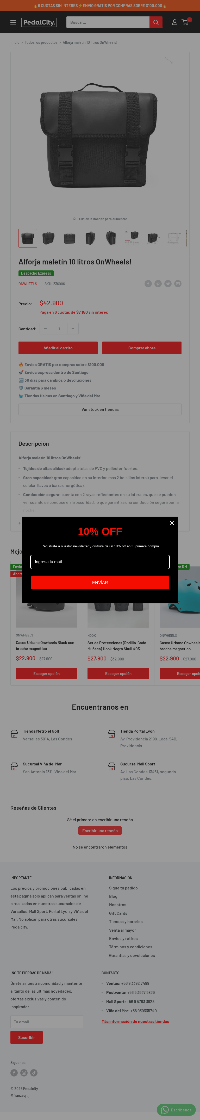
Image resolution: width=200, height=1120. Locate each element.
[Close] (172, 523)
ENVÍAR (100, 582)
